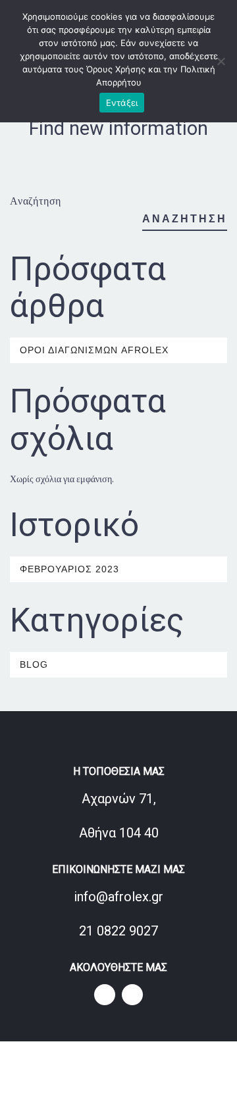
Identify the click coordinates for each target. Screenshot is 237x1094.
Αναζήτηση (35, 200)
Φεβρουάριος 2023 (69, 569)
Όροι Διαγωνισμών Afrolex (94, 350)
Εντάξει (122, 102)
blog (34, 664)
